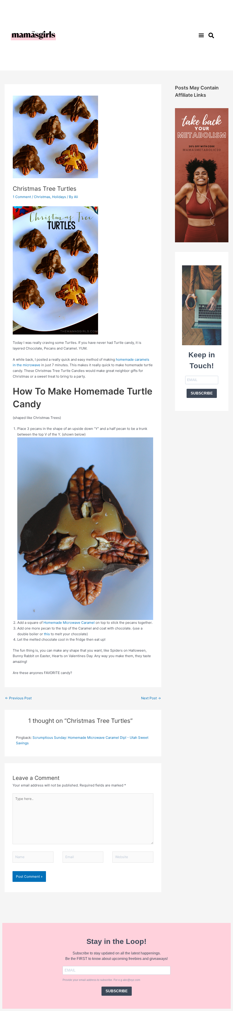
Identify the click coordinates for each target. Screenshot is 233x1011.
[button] (201, 35)
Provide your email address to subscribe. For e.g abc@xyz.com (101, 980)
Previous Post (18, 698)
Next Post (151, 698)
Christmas (42, 197)
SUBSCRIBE (202, 393)
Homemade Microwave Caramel (69, 622)
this (47, 634)
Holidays (59, 197)
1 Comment (22, 197)
